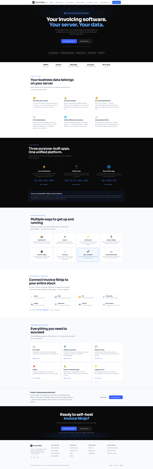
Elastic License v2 (64, 465)
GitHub (71, 456)
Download (116, 2)
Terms (111, 465)
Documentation (55, 456)
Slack (71, 453)
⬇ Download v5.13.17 (69, 41)
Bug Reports (91, 450)
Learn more (103, 397)
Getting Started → (85, 428)
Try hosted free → (116, 397)
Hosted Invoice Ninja (112, 448)
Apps (96, 2)
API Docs (90, 448)
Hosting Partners (80, 2)
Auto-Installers (70, 2)
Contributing (91, 453)
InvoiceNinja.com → (105, 2)
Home (51, 2)
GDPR (121, 465)
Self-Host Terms (111, 450)
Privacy (116, 465)
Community (90, 2)
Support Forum (73, 450)
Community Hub (74, 448)
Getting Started (59, 2)
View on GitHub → (44, 184)
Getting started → (85, 41)
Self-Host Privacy (111, 453)
